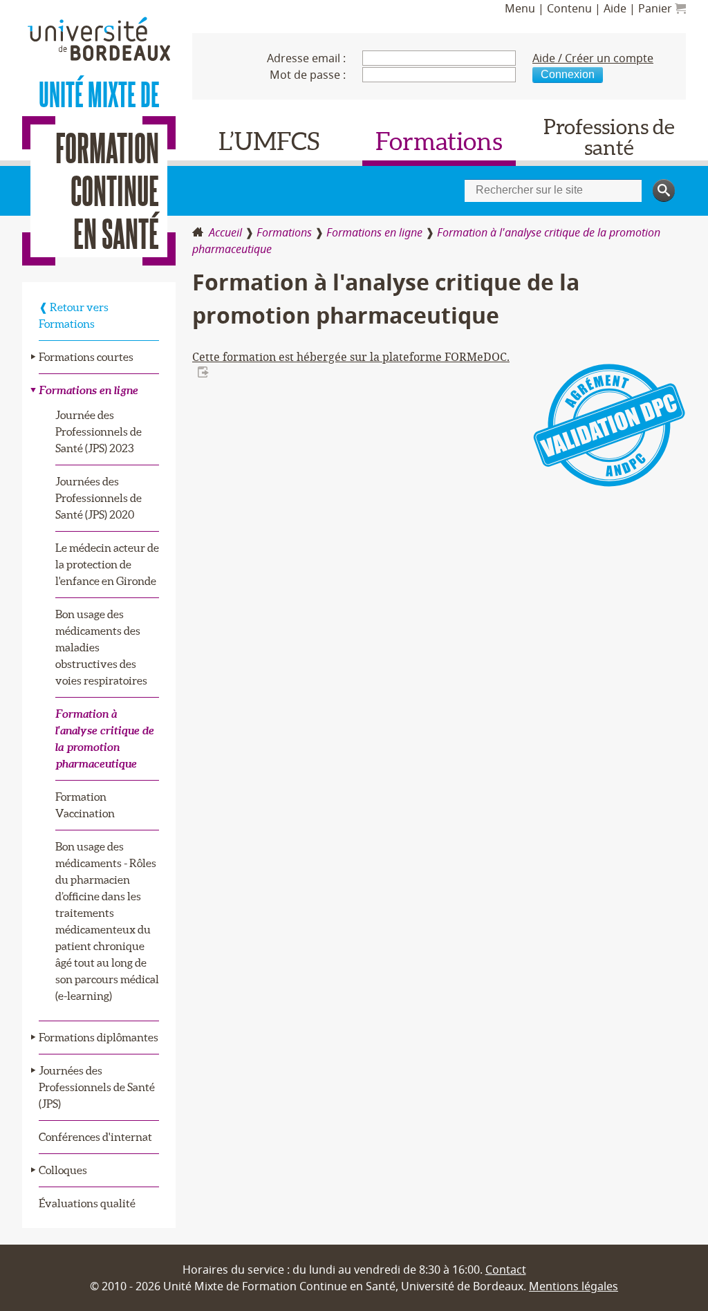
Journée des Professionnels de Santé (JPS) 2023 (98, 431)
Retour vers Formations (74, 315)
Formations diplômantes (98, 1037)
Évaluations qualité (87, 1203)
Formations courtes (86, 357)
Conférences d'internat (95, 1137)
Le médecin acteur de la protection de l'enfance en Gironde (107, 564)
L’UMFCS (268, 141)
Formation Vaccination (85, 804)
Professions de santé (609, 137)
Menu (520, 8)
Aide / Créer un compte (592, 58)
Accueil (225, 232)
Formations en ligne (374, 232)
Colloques (63, 1170)
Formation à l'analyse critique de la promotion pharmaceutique (104, 738)
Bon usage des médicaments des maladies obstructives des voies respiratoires (101, 647)
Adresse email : (306, 58)
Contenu (569, 8)
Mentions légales (573, 1286)
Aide (615, 8)
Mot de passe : (308, 74)
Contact (505, 1269)
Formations (439, 141)
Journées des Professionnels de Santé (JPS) (97, 1087)
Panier (656, 8)
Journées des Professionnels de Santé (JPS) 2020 (98, 498)
